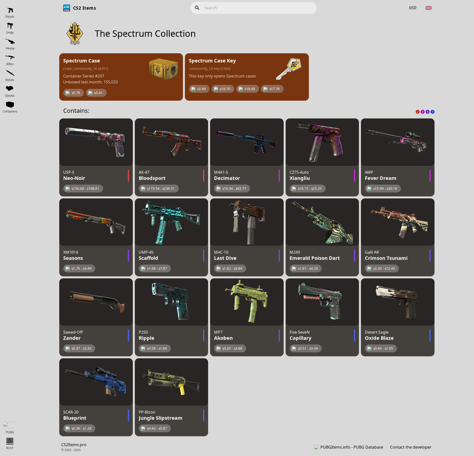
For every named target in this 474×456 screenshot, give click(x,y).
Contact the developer (411, 447)
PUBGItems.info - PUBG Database (351, 447)
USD (412, 7)
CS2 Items (84, 8)
